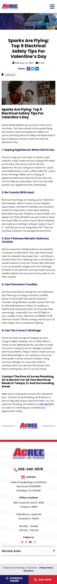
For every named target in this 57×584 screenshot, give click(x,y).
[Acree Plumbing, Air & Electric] (10, 6)
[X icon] (35, 542)
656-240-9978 (47, 404)
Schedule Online (16, 579)
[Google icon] (22, 542)
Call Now (44, 579)
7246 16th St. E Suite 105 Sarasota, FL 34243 (28, 516)
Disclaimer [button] (28, 570)
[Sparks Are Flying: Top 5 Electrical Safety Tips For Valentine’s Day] (28, 92)
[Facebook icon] (26, 542)
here (25, 407)
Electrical (10, 74)
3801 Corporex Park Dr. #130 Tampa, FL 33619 (28, 504)
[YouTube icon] (30, 542)
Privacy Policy (46, 567)
